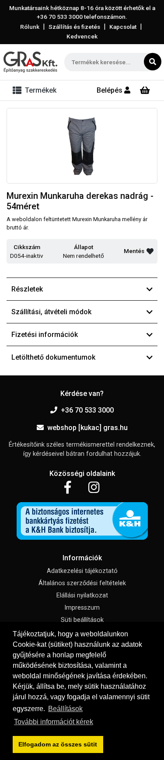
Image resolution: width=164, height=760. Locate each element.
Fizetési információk (44, 334)
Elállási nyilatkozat (82, 595)
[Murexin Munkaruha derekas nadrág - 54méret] (82, 146)
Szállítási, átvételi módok (51, 312)
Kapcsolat (122, 26)
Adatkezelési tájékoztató (82, 571)
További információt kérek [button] (53, 721)
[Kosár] (145, 90)
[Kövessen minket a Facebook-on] (67, 487)
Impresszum (82, 607)
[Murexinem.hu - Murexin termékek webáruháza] (30, 62)
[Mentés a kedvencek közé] (150, 251)
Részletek (27, 289)
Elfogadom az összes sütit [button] (57, 744)
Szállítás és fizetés (74, 26)
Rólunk (29, 26)
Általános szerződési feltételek (82, 583)
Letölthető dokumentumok (53, 357)
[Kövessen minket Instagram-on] (94, 487)
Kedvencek (82, 36)
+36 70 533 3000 (87, 410)
